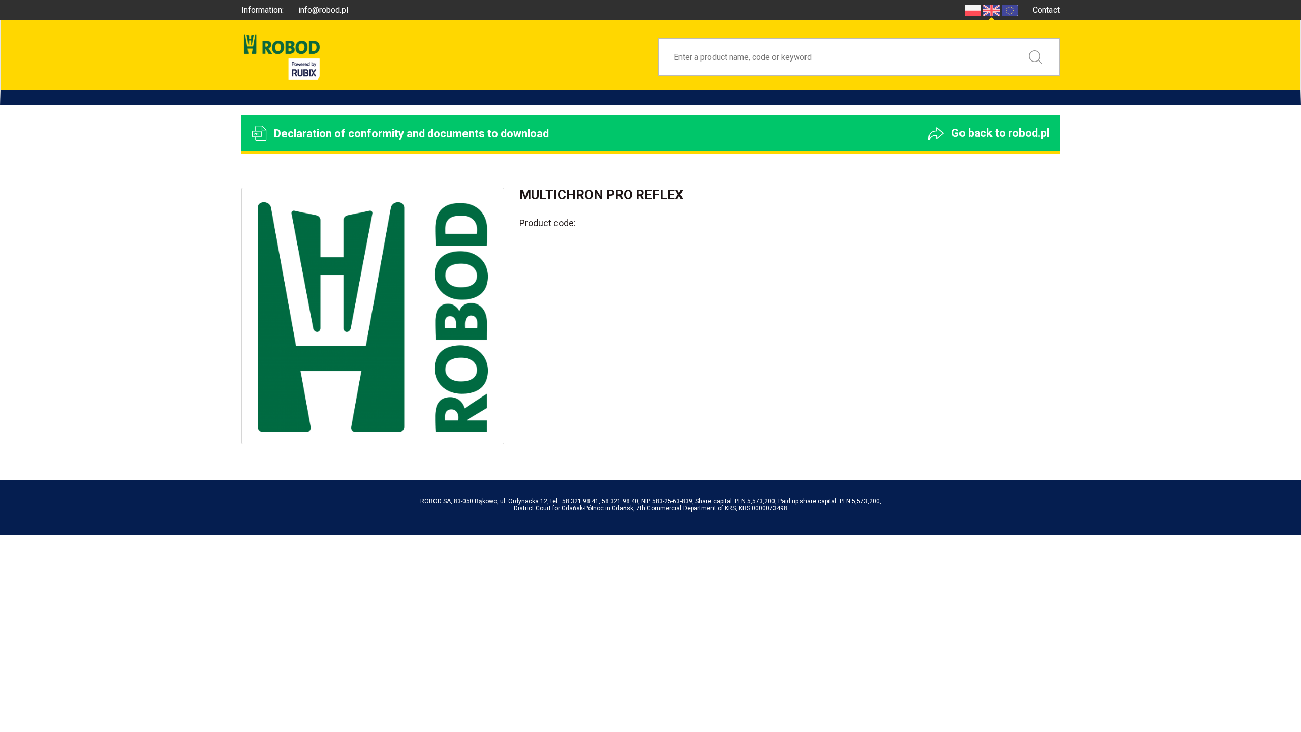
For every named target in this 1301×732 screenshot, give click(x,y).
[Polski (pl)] (973, 10)
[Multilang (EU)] (1010, 10)
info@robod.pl (323, 10)
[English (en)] (991, 10)
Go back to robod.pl (999, 133)
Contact (1046, 10)
